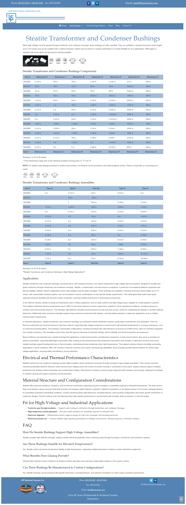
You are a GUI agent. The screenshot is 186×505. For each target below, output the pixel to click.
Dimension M (78, 77)
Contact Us (127, 26)
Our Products (75, 26)
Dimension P (115, 77)
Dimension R (134, 77)
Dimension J (60, 77)
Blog (117, 26)
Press (110, 26)
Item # (27, 77)
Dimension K (41, 77)
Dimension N (97, 77)
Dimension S (152, 77)
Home (64, 26)
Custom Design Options (95, 26)
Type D (50, 188)
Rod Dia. (96, 188)
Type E (73, 188)
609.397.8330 (23, 3)
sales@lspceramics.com (145, 3)
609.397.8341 (37, 3)
